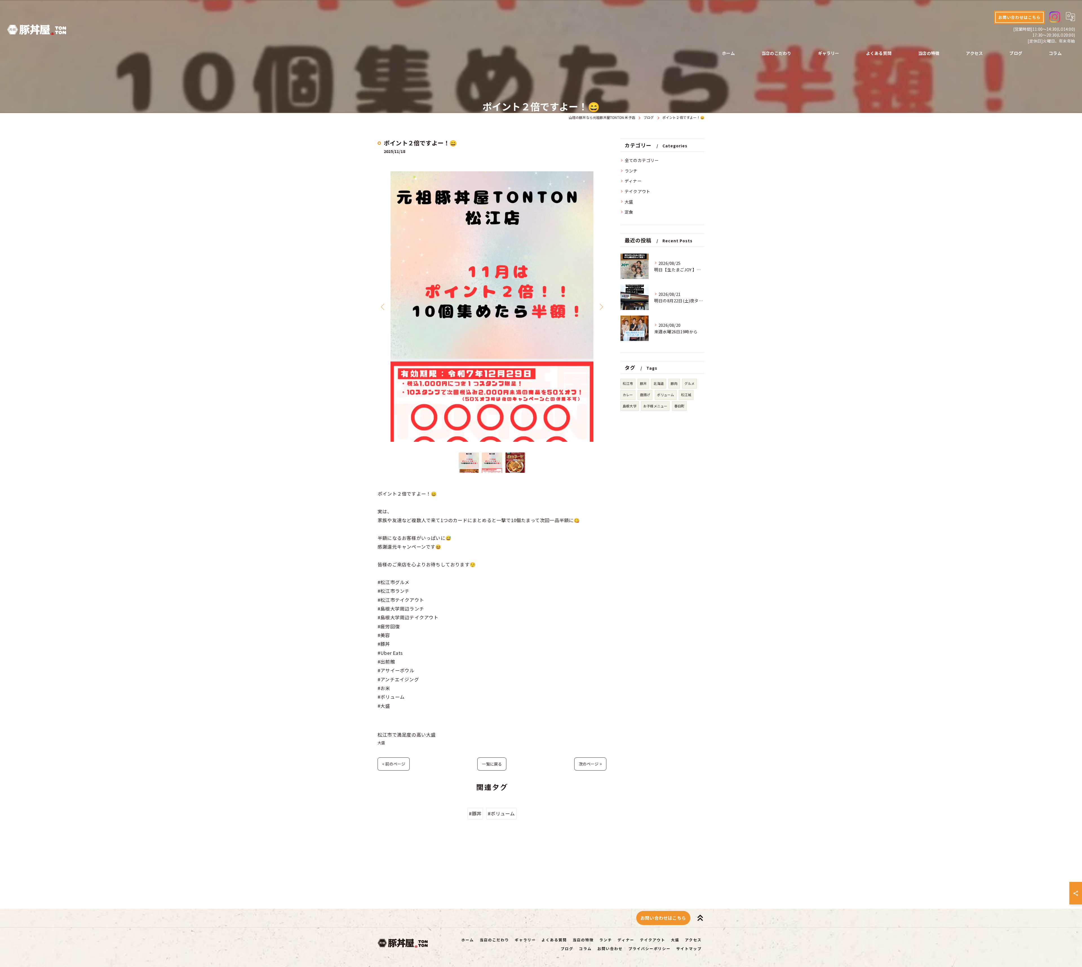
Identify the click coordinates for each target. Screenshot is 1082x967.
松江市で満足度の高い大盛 (407, 734)
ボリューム (665, 394)
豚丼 (643, 383)
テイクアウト (637, 191)
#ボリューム (501, 813)
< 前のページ (393, 764)
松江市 (628, 383)
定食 (629, 212)
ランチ (631, 171)
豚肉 (674, 383)
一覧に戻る (492, 764)
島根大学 (630, 405)
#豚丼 (475, 813)
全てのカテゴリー (642, 160)
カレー (628, 394)
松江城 (686, 394)
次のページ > (590, 764)
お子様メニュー (655, 405)
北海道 (658, 383)
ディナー (633, 181)
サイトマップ (689, 948)
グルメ (689, 383)
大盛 (381, 742)
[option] (492, 306)
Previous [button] (383, 306)
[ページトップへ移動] (700, 918)
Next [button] (600, 306)
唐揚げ (645, 394)
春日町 (679, 405)
